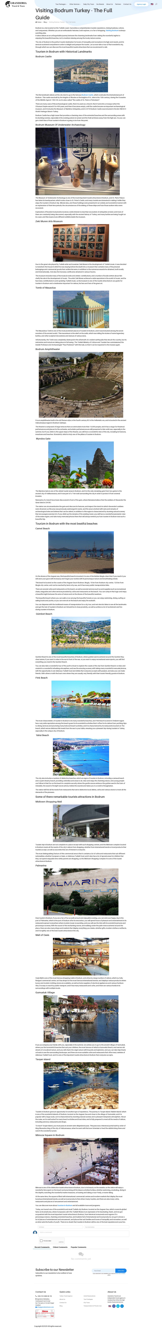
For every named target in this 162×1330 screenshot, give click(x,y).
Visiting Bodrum (112, 30)
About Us (109, 4)
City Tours (87, 1302)
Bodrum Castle (87, 95)
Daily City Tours (88, 4)
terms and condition (120, 1273)
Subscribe (121, 1271)
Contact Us (127, 4)
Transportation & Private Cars (93, 1306)
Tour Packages (60, 4)
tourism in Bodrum (65, 1205)
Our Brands (100, 4)
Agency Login (141, 4)
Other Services (74, 4)
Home (39, 22)
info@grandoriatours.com (45, 1307)
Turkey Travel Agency (65, 1296)
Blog (60, 1306)
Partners (118, 4)
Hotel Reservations (89, 1296)
